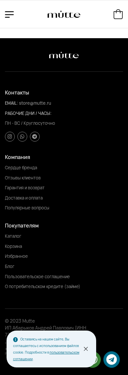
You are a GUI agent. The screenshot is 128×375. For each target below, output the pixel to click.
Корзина (13, 246)
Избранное (16, 256)
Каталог (13, 236)
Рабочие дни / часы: (28, 113)
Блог (9, 266)
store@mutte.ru (35, 103)
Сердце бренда (21, 168)
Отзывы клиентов (23, 178)
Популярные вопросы (27, 208)
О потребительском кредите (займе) (42, 286)
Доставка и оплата (24, 198)
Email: (12, 103)
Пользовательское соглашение (37, 277)
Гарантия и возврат (25, 188)
